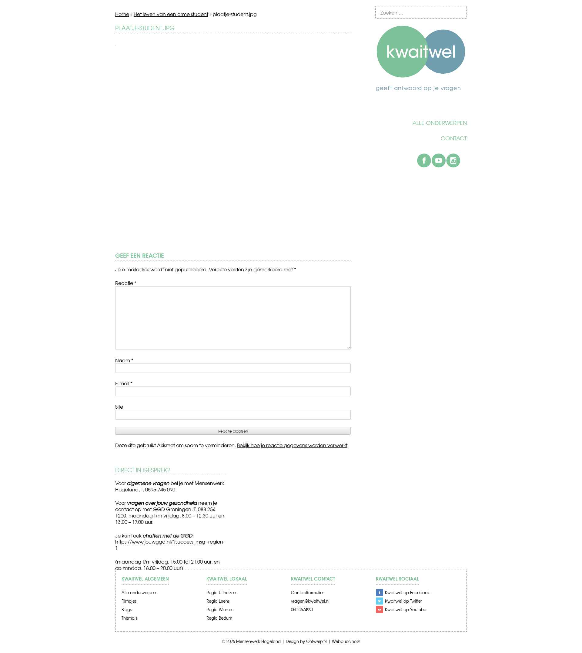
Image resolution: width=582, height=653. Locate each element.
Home (122, 14)
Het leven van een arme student (171, 14)
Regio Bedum (219, 618)
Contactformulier (307, 592)
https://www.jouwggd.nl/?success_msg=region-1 (170, 544)
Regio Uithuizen (221, 592)
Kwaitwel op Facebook (407, 592)
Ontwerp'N (316, 641)
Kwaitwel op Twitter (403, 601)
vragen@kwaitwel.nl (310, 601)
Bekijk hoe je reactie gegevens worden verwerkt (292, 445)
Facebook (424, 160)
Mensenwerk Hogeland (258, 641)
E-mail (123, 383)
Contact (454, 138)
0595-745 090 (160, 489)
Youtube (438, 160)
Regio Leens (217, 601)
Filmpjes (129, 601)
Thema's (129, 618)
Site (119, 406)
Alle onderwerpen (440, 123)
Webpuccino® (346, 641)
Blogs (127, 609)
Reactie (125, 282)
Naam (124, 360)
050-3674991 (302, 609)
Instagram (453, 160)
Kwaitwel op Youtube (405, 609)
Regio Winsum (219, 609)
